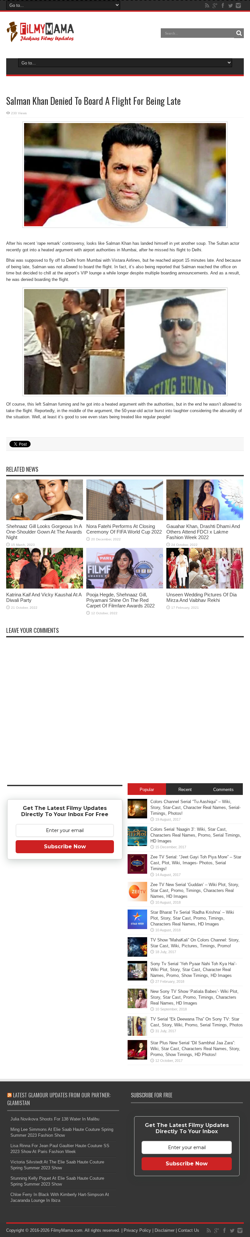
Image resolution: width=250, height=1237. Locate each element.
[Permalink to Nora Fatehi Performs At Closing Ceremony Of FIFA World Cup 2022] (124, 518)
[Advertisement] (65, 966)
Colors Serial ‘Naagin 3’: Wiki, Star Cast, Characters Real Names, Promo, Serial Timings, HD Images (195, 835)
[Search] (239, 33)
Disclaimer (164, 1230)
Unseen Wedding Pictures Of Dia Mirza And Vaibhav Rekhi (201, 597)
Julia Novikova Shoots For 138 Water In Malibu (54, 1119)
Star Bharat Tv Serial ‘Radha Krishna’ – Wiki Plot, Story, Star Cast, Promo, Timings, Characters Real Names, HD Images (192, 918)
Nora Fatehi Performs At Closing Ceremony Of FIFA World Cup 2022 (124, 529)
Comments (223, 789)
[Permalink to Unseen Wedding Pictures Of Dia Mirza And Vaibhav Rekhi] (204, 587)
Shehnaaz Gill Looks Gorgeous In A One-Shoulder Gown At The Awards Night (44, 531)
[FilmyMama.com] (40, 38)
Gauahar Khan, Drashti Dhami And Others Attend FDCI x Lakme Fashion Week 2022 (203, 531)
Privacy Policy (137, 1230)
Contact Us (188, 1230)
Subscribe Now (65, 846)
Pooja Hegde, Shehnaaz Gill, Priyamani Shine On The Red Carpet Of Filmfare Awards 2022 (120, 600)
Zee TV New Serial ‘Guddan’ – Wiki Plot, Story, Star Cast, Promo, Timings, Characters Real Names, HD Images (194, 890)
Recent (185, 789)
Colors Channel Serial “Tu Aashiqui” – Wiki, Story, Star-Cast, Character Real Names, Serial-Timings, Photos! (195, 807)
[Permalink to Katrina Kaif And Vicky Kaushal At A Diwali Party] (44, 587)
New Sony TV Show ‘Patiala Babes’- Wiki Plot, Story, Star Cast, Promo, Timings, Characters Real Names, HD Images (194, 997)
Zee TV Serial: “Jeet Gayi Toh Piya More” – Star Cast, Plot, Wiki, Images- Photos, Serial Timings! (195, 863)
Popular (147, 789)
